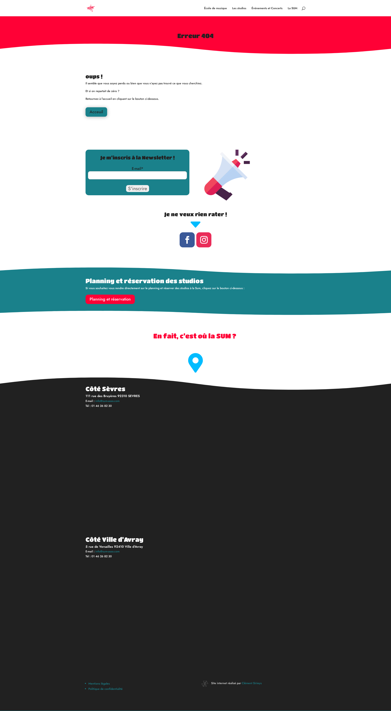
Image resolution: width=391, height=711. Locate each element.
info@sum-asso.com (107, 401)
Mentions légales (99, 683)
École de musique (215, 8)
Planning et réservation (110, 299)
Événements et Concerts (267, 8)
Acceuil (96, 112)
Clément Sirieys (252, 683)
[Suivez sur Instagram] (203, 239)
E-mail (137, 168)
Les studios (239, 8)
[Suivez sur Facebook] (187, 239)
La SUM (292, 8)
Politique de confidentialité (105, 689)
